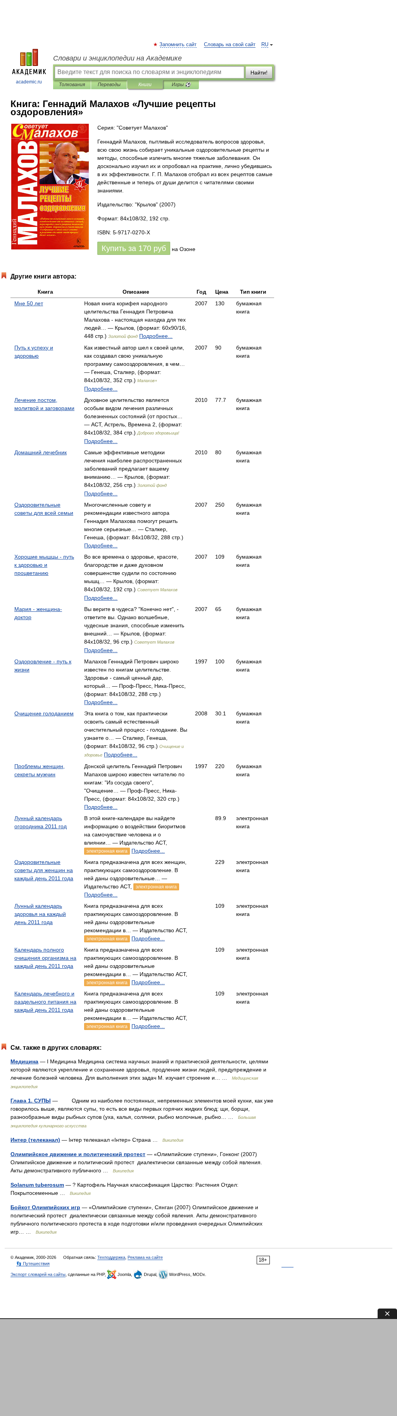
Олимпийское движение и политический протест (77, 1154)
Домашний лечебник (40, 452)
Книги (145, 84)
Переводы (109, 84)
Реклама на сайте (145, 1257)
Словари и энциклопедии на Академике (117, 58)
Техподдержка (111, 1257)
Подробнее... (156, 336)
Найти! (259, 72)
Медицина (24, 1061)
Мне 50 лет (28, 303)
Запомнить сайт (178, 44)
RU (264, 44)
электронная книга (107, 851)
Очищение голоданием (44, 713)
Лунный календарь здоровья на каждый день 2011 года (40, 914)
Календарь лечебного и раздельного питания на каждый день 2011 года (45, 1001)
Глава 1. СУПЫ (30, 1100)
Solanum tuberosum (37, 1185)
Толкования (72, 84)
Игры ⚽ (181, 84)
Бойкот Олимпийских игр (45, 1207)
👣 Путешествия (33, 1263)
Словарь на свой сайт (229, 44)
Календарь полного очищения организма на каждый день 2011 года (45, 958)
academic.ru (29, 82)
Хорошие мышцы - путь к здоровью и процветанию (44, 565)
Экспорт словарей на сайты (38, 1274)
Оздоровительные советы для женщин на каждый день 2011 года (43, 870)
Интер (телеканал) (35, 1140)
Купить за (134, 248)
